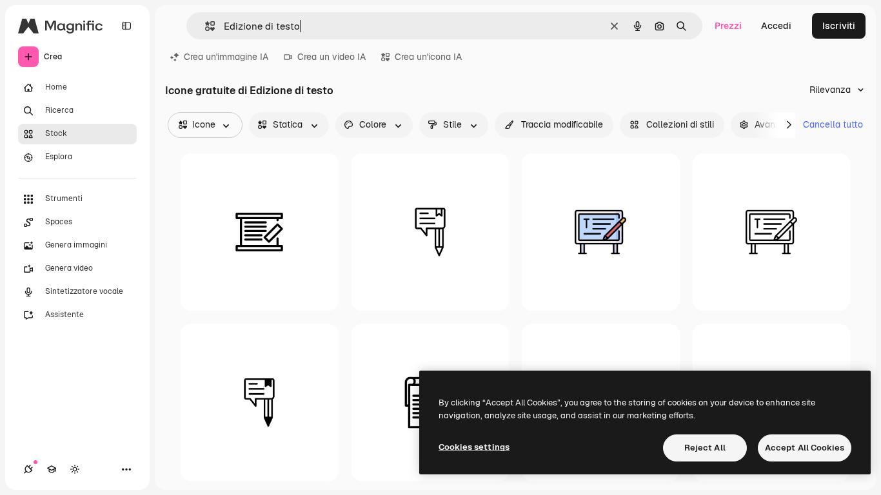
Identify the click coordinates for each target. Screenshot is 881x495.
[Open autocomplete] (205, 26)
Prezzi (728, 26)
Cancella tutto (833, 124)
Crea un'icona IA (428, 57)
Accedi (776, 26)
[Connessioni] (28, 469)
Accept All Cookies (804, 447)
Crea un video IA (331, 57)
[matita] (430, 232)
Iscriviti (838, 26)
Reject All (705, 447)
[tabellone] (601, 232)
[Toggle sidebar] (126, 25)
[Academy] (51, 469)
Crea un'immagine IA (226, 57)
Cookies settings (474, 447)
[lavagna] (260, 232)
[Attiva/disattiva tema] (74, 469)
